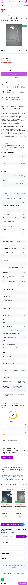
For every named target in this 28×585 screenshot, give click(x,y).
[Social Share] (26, 51)
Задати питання (7, 457)
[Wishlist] (5, 51)
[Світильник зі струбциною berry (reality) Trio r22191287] (14, 35)
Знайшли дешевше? (21, 77)
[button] (24, 485)
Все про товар (6, 5)
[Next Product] (23, 51)
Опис (14, 5)
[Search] (22, 2)
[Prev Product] (20, 51)
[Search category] (20, 2)
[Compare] (2, 51)
